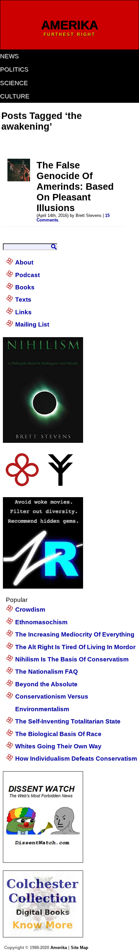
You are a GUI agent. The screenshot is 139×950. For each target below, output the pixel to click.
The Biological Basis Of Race (58, 734)
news (9, 56)
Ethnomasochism (41, 622)
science (14, 83)
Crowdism (30, 609)
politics (14, 69)
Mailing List (32, 324)
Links (23, 312)
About (24, 262)
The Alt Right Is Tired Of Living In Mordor (75, 647)
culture (14, 96)
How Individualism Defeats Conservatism (76, 758)
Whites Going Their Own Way (58, 746)
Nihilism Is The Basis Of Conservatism (72, 659)
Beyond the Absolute (46, 684)
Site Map (79, 947)
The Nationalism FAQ (46, 671)
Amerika (58, 947)
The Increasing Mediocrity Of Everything (74, 634)
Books (25, 287)
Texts (23, 299)
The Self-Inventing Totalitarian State (68, 721)
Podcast (27, 275)
